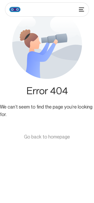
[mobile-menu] (81, 9)
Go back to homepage (47, 136)
